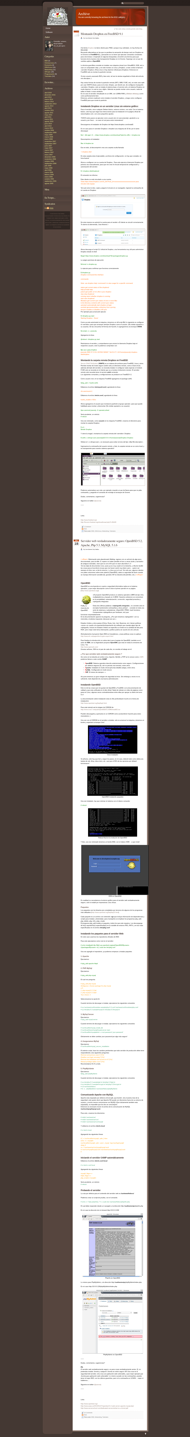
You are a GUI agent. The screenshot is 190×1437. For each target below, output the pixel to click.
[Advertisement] (106, 509)
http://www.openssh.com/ (89, 647)
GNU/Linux (48, 67)
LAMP (141, 657)
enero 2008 (49, 139)
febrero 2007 (49, 152)
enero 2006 (49, 177)
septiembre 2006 (50, 163)
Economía (48, 65)
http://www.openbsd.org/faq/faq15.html (105, 912)
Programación (49, 74)
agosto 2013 (49, 106)
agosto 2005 (49, 183)
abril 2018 (48, 93)
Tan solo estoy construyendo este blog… (129, 29)
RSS (85, 529)
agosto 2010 (49, 121)
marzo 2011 (49, 119)
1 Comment (87, 527)
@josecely (97, 501)
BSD (46, 61)
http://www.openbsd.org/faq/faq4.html (94, 703)
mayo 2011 (48, 115)
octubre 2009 (49, 130)
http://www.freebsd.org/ (89, 520)
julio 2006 (48, 166)
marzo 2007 (49, 150)
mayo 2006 (48, 168)
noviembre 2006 (50, 159)
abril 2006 (48, 170)
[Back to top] (145, 1433)
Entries (49, 208)
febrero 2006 (49, 174)
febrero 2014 (49, 101)
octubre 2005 (49, 179)
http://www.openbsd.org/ (89, 591)
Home (48, 28)
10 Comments (88, 1413)
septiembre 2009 (50, 132)
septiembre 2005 (50, 181)
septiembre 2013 (50, 104)
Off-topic (48, 72)
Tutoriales (48, 76)
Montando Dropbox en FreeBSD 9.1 (102, 34)
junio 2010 (48, 123)
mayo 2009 (48, 135)
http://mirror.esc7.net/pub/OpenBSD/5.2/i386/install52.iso (100, 709)
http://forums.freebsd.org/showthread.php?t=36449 (98, 522)
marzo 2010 (49, 128)
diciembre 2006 (50, 157)
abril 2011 (48, 117)
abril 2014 (48, 97)
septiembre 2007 (50, 143)
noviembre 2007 (50, 141)
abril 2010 (48, 126)
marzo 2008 (49, 137)
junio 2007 (48, 146)
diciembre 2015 (50, 95)
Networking (48, 69)
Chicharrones (49, 63)
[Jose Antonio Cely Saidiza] (57, 16)
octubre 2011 (49, 110)
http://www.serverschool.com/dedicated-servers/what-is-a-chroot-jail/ (104, 1408)
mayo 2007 (48, 148)
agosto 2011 (49, 112)
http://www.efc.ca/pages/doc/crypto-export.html (97, 636)
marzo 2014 (49, 99)
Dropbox (91, 48)
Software (49, 32)
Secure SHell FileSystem (89, 363)
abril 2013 (48, 108)
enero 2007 (49, 155)
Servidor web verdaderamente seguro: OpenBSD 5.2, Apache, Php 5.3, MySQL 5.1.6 (111, 543)
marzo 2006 (49, 172)
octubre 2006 (49, 161)
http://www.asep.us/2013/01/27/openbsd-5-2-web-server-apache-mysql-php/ (107, 1406)
